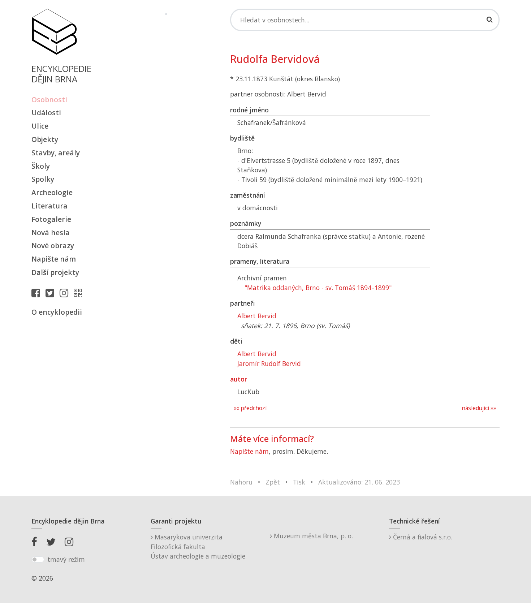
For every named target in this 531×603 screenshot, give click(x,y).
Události (46, 112)
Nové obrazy (52, 245)
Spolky (42, 179)
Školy (40, 166)
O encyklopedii (56, 312)
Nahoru (241, 482)
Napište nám (53, 259)
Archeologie (52, 192)
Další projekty (55, 272)
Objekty (44, 139)
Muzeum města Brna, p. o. (312, 535)
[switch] (37, 559)
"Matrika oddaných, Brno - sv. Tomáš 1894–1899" (318, 287)
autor (238, 379)
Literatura (49, 206)
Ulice (39, 126)
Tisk (299, 482)
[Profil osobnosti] (79, 292)
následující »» (479, 408)
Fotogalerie (51, 219)
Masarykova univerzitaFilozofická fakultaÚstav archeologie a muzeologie (198, 546)
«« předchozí (250, 408)
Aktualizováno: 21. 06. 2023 (359, 482)
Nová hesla (50, 232)
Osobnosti (49, 99)
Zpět (273, 482)
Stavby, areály (55, 153)
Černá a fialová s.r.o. (421, 537)
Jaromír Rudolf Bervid (269, 363)
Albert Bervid (256, 315)
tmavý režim (66, 559)
